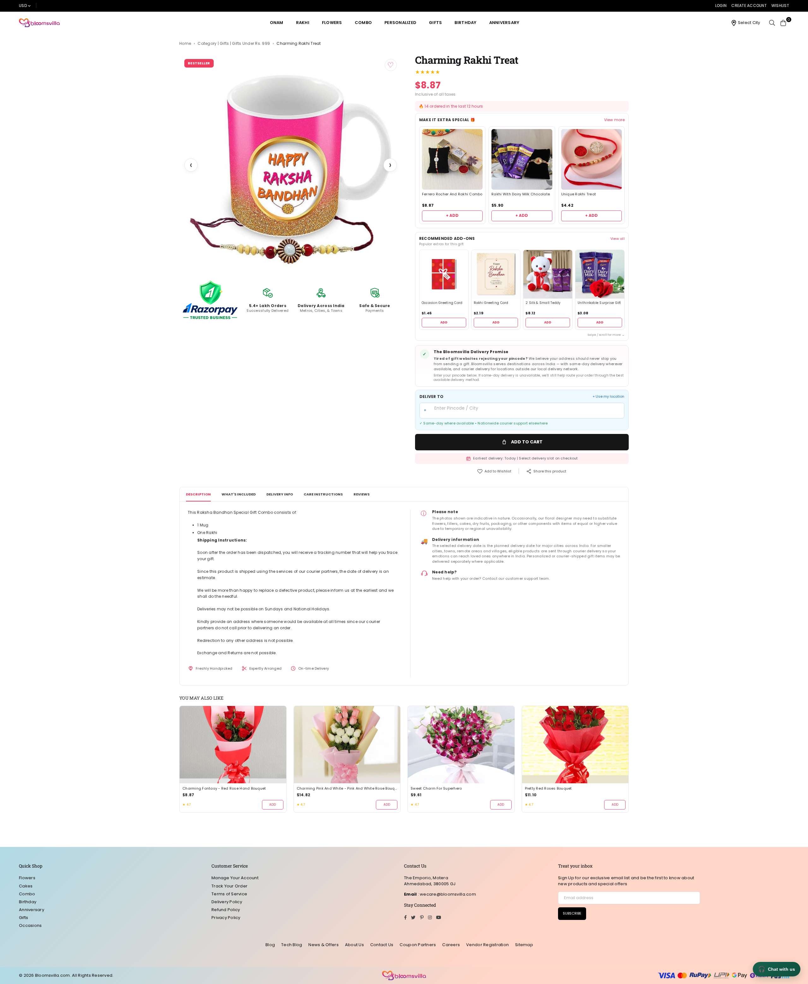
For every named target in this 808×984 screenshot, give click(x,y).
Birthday (465, 23)
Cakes (26, 886)
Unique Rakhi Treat (578, 194)
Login (721, 5)
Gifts (435, 23)
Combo (363, 23)
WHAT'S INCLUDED (239, 494)
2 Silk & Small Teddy (543, 303)
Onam (276, 23)
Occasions (30, 925)
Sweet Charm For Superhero (436, 788)
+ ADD (452, 215)
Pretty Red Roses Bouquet (548, 788)
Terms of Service (229, 894)
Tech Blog (291, 945)
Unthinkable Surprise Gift (599, 303)
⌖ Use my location (608, 396)
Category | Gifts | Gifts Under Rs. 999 (234, 43)
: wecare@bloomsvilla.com (446, 894)
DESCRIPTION (198, 494)
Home (185, 43)
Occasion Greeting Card (442, 303)
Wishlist (780, 5)
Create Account (749, 5)
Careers (451, 945)
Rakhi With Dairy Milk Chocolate (520, 194)
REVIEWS (362, 494)
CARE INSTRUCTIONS (323, 494)
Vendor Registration (487, 945)
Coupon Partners (418, 945)
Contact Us (382, 945)
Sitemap (524, 945)
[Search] (772, 22)
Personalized (400, 23)
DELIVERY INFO (279, 494)
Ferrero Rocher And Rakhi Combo (452, 194)
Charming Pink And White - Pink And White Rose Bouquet (347, 788)
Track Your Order (229, 886)
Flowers (332, 23)
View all (617, 238)
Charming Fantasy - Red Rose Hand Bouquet (224, 788)
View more (614, 119)
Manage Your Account (234, 878)
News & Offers (323, 945)
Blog (270, 945)
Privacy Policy (226, 918)
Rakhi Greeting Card (491, 303)
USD (23, 5)
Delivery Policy (226, 902)
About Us (354, 945)
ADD (444, 322)
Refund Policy (225, 910)
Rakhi (302, 23)
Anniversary (504, 23)
